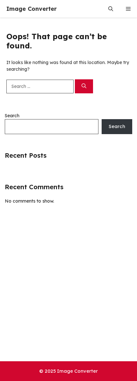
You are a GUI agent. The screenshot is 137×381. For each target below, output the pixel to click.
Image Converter (31, 8)
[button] (110, 9)
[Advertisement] (68, 289)
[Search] (84, 86)
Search (12, 116)
